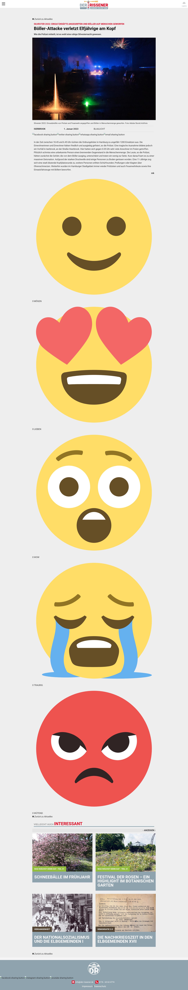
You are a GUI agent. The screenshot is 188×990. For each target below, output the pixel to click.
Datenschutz (100, 986)
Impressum (87, 986)
